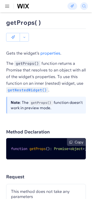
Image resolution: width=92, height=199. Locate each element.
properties (50, 53)
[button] (13, 37)
